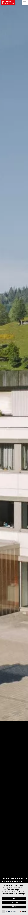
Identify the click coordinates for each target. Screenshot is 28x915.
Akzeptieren (14, 902)
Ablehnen (14, 898)
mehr (14, 907)
